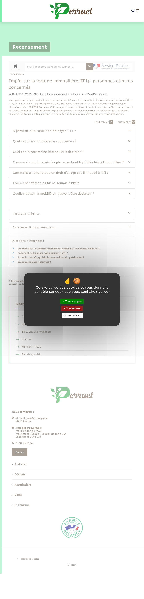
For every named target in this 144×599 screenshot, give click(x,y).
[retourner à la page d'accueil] (71, 11)
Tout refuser (73, 308)
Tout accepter (73, 301)
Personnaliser (72, 315)
